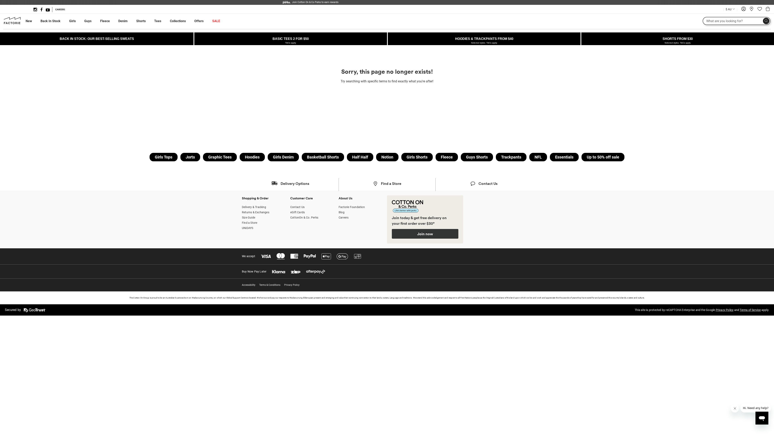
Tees (157, 21)
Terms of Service (750, 310)
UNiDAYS (247, 228)
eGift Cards (297, 212)
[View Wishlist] (759, 10)
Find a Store (249, 222)
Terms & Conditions (269, 285)
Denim (123, 21)
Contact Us (297, 207)
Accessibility (248, 285)
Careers (344, 217)
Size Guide (248, 217)
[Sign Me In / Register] (743, 10)
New (29, 21)
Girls (72, 21)
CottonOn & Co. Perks (304, 217)
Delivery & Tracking (254, 207)
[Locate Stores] (751, 10)
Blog (341, 212)
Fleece (105, 21)
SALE (216, 21)
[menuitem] (32, 21)
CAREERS (60, 9)
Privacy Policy (292, 285)
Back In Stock (50, 21)
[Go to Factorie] (12, 23)
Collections (178, 21)
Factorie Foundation (352, 207)
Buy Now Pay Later (254, 271)
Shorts (141, 21)
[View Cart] (767, 9)
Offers (199, 21)
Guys (88, 21)
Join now (425, 233)
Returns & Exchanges (255, 212)
